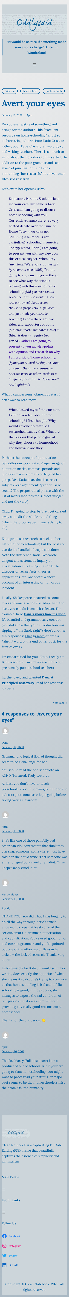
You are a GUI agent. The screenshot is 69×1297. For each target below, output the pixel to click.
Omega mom (35, 636)
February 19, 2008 (13, 747)
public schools (54, 91)
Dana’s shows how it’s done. (45, 614)
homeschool (30, 91)
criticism (10, 91)
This (40, 130)
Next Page (60, 702)
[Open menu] (34, 65)
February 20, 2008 (13, 1051)
